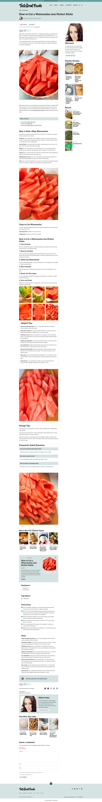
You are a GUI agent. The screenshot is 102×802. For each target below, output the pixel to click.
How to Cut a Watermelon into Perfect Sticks (31, 125)
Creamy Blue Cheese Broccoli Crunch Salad (77, 113)
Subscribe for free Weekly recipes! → (51, 0)
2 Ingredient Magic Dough (23, 733)
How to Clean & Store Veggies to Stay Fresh (54, 548)
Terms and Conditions (48, 800)
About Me (75, 5)
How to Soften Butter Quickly (43, 733)
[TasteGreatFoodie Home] (30, 5)
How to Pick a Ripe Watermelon (28, 122)
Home (51, 5)
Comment (21, 751)
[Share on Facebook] (20, 30)
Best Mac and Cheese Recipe (78, 99)
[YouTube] (75, 789)
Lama (25, 18)
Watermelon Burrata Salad (39, 110)
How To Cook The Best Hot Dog (33, 734)
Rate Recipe (31, 24)
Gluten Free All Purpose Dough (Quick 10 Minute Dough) (69, 100)
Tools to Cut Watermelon (27, 123)
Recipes (55, 5)
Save (45, 572)
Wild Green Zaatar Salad (76, 133)
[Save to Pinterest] (22, 30)
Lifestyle (61, 5)
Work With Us (69, 5)
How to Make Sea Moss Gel (33, 547)
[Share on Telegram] (27, 30)
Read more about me (44, 710)
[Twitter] (79, 789)
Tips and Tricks (25, 10)
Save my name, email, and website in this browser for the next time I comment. (31, 772)
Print (53, 572)
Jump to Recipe (23, 24)
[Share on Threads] (25, 30)
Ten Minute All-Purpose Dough (69, 78)
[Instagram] (72, 789)
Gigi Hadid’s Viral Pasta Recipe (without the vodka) (78, 79)
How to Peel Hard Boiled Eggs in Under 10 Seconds (43, 548)
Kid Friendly (21, 692)
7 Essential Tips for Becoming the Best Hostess (53, 734)
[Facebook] (77, 789)
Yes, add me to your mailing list (26, 774)
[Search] (82, 5)
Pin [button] (49, 572)
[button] (21, 558)
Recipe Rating (21, 747)
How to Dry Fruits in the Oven (23, 548)
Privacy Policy (55, 800)
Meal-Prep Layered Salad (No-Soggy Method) (76, 124)
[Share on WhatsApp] (30, 30)
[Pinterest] (82, 789)
